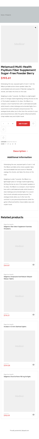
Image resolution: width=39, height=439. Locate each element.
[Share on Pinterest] (15, 144)
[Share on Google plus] (13, 144)
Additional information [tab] (19, 157)
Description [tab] (19, 151)
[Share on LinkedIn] (10, 144)
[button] (35, 27)
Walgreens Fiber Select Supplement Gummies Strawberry (18, 228)
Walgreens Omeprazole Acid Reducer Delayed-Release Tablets (18, 278)
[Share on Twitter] (8, 144)
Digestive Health (12, 141)
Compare (3, 129)
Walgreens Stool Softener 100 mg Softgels (17, 376)
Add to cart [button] (33, 264)
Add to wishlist (33, 123)
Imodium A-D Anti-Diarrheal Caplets (15, 326)
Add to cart (23, 123)
